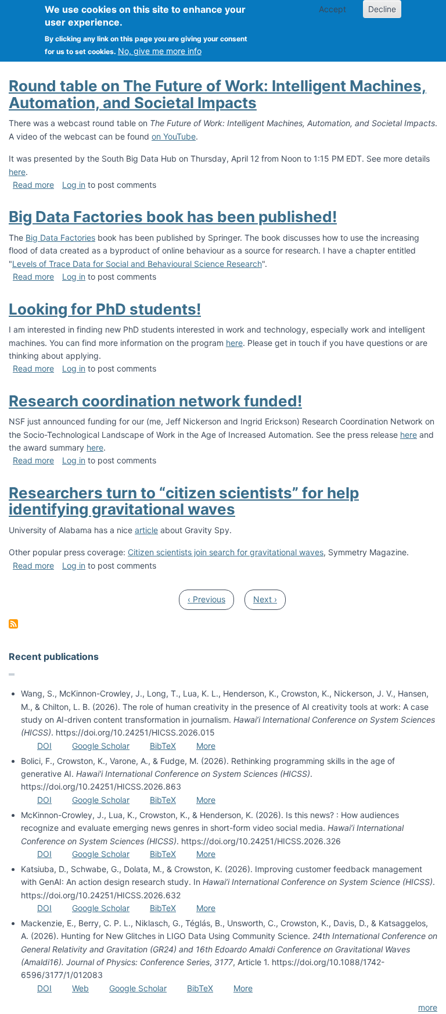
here (17, 172)
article (146, 530)
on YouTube (174, 136)
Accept (332, 9)
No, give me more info (160, 51)
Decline (382, 9)
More (205, 746)
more (427, 1007)
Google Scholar (101, 746)
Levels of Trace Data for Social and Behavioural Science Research (137, 264)
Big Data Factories (60, 237)
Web (80, 988)
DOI (44, 746)
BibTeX (163, 746)
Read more (33, 185)
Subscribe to (13, 624)
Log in (73, 185)
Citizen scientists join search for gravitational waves (225, 552)
